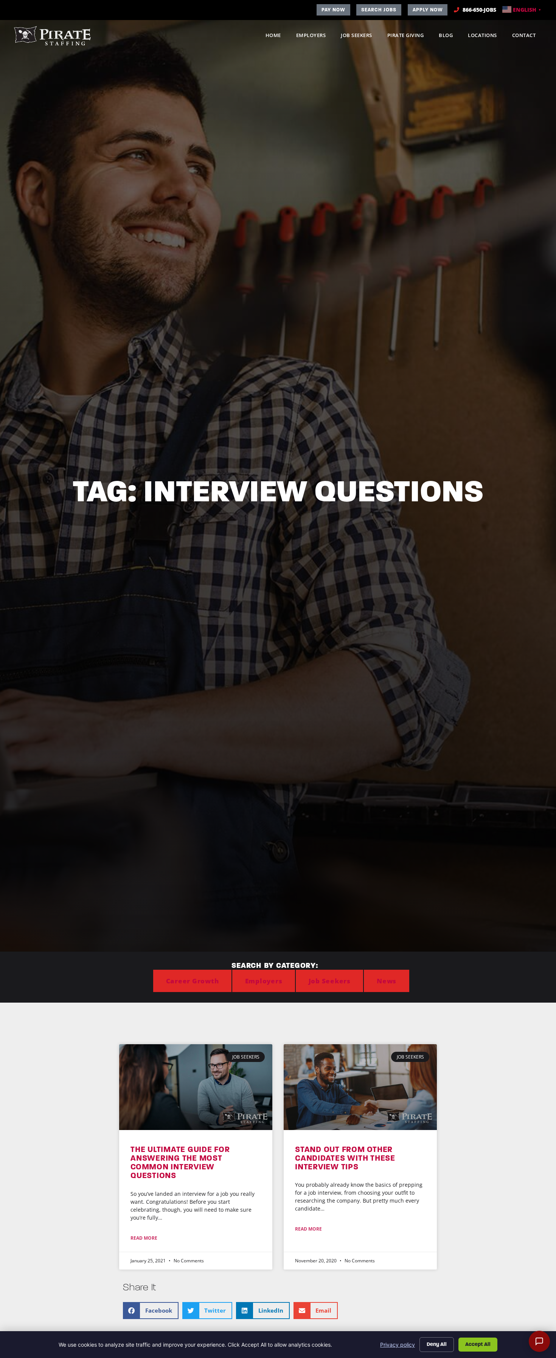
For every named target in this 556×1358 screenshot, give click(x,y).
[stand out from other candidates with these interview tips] (360, 1087)
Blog (449, 37)
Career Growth (192, 981)
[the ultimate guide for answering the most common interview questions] (195, 1087)
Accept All (478, 1344)
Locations (486, 37)
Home (277, 37)
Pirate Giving (409, 37)
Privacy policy (397, 1344)
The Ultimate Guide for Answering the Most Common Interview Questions (180, 1162)
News (386, 981)
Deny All (437, 1344)
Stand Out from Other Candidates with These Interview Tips (345, 1158)
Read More (143, 1238)
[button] (151, 1310)
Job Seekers (360, 37)
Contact (528, 37)
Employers (315, 37)
